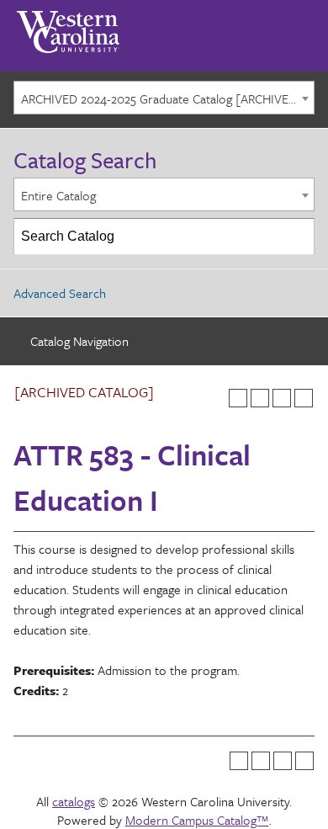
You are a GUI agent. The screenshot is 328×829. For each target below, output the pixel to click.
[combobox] (164, 97)
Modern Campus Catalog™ (197, 819)
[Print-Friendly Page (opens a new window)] (281, 398)
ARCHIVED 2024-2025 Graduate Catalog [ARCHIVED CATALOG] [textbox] (167, 98)
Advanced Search (59, 293)
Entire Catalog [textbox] (58, 195)
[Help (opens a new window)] (303, 398)
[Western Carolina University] (68, 26)
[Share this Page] (260, 398)
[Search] (297, 236)
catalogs (73, 801)
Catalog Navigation (79, 341)
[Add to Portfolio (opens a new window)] (238, 398)
